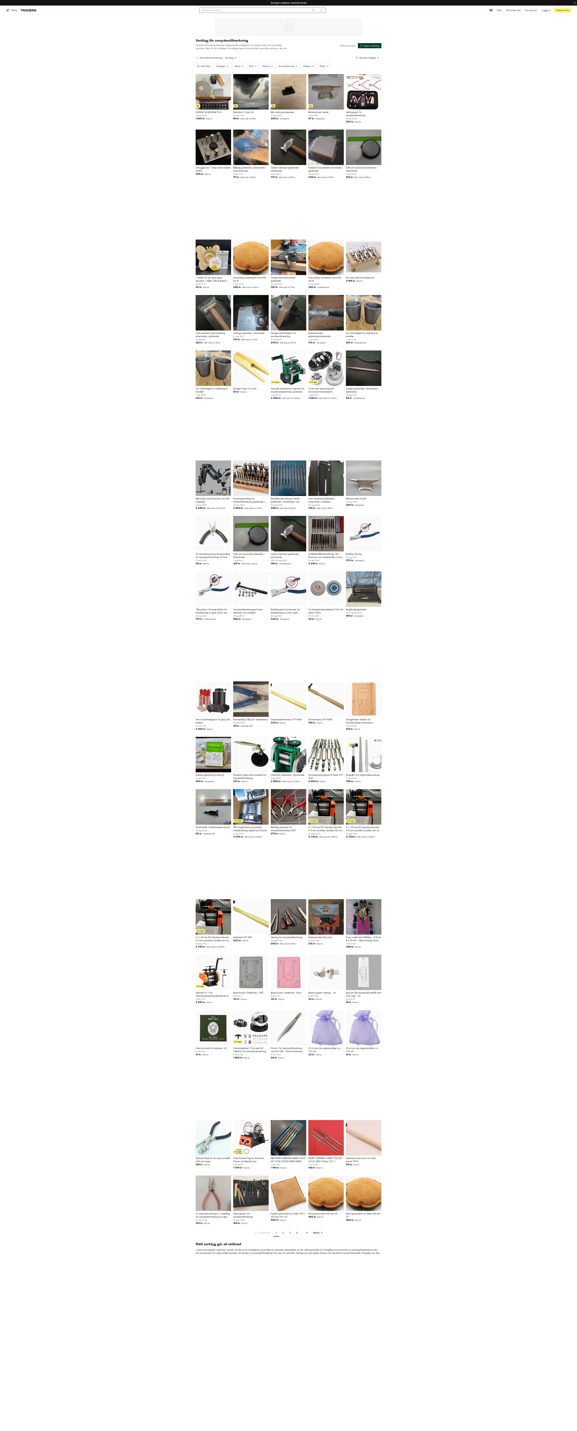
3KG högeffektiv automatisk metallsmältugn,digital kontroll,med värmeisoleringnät (250, 829)
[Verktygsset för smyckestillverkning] (363, 92)
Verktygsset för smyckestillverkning (355, 114)
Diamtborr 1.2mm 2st (243, 112)
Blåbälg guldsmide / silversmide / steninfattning (249, 169)
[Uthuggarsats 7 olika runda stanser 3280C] (213, 147)
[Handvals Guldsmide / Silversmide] (288, 754)
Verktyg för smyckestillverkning (286, 937)
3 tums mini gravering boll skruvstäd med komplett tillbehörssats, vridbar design (322, 390)
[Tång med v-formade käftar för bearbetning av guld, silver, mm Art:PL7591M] (213, 589)
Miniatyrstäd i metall (318, 112)
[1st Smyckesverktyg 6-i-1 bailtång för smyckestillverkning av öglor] (213, 1193)
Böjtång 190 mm (354, 554)
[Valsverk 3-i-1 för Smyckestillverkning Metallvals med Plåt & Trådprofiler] (213, 972)
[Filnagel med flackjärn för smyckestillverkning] (288, 312)
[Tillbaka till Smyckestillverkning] (197, 58)
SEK (499, 10)
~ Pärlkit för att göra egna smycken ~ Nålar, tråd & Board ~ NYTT (212, 279)
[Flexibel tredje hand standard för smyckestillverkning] (251, 754)
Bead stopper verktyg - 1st (322, 992)
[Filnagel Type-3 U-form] (251, 368)
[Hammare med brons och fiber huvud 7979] (363, 1138)
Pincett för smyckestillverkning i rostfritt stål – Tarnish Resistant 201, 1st (287, 1050)
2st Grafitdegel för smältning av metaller (362, 335)
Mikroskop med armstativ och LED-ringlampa (213, 500)
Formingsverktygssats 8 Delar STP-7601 (326, 776)
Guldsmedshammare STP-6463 (286, 719)
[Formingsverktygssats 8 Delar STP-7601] (326, 754)
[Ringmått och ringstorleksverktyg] (363, 754)
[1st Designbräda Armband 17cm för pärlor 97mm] (326, 589)
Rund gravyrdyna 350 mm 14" (323, 1213)
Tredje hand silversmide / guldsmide (283, 279)
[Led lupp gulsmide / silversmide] (251, 312)
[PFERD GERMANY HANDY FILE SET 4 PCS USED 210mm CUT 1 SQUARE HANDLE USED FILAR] (326, 1138)
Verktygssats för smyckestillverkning (243, 1215)
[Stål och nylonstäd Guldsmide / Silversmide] (363, 147)
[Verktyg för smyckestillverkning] (288, 917)
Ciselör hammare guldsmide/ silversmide (285, 169)
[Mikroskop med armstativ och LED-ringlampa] (213, 478)
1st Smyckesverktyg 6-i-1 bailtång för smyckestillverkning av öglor (213, 1215)
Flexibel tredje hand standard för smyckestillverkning (250, 776)
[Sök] (313, 10)
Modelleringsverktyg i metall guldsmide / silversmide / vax (285, 500)
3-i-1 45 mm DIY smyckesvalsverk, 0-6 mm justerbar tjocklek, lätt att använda (325, 829)
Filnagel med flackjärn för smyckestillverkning (283, 335)
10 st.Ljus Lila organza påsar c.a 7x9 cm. (362, 1050)
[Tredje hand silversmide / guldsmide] (288, 257)
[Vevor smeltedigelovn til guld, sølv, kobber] (213, 699)
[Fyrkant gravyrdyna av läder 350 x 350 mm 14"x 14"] (288, 1193)
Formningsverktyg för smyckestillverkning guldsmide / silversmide (249, 500)
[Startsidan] (28, 10)
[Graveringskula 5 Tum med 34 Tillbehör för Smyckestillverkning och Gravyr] (251, 1028)
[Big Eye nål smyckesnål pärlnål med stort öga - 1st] (363, 972)
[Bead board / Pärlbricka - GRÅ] (251, 972)
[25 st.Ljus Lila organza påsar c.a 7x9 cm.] (326, 1028)
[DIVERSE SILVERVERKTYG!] (213, 92)
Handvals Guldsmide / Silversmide (287, 775)
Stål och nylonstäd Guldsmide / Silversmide (361, 169)
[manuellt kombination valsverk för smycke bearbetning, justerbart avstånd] (288, 368)
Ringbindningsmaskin (356, 609)
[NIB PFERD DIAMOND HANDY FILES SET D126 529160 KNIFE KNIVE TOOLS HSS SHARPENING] (288, 1138)
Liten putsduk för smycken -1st (211, 1048)
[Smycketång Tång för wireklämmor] (251, 699)
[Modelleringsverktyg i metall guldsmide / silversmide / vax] (288, 478)
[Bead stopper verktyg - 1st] (326, 972)
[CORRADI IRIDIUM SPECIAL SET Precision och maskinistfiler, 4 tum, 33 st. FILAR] (326, 533)
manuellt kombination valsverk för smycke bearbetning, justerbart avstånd (287, 390)
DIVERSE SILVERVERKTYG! (209, 112)
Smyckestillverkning (211, 58)
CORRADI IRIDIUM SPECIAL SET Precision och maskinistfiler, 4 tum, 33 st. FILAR (325, 556)
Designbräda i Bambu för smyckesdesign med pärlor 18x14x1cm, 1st (359, 721)
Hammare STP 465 (242, 937)
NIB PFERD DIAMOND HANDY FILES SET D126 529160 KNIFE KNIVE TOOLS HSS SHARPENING (288, 1160)
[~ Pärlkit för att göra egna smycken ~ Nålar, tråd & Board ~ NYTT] (213, 257)
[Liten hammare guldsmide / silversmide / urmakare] (326, 478)
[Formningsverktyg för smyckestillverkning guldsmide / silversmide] (251, 478)
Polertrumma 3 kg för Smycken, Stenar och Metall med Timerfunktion (248, 1160)
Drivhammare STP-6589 (320, 719)
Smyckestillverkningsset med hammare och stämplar (247, 611)
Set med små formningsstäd (360, 277)
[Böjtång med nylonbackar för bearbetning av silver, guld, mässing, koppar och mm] (288, 589)
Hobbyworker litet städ (320, 937)
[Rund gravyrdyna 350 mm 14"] (326, 1193)
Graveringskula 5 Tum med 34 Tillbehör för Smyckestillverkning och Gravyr (249, 1050)
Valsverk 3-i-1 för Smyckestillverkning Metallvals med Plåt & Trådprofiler (213, 994)
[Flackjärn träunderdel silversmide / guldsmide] (326, 147)
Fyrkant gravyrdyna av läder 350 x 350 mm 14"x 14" (288, 1215)
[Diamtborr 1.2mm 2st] (251, 92)
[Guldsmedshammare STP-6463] (288, 699)
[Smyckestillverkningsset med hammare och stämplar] (251, 589)
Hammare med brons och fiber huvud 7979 (361, 1160)
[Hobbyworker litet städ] (326, 917)
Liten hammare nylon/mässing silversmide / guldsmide (210, 335)
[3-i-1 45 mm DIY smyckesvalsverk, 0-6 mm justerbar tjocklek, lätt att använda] (326, 807)
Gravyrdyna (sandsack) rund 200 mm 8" (249, 279)
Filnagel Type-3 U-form (244, 388)
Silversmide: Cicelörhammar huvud (213, 827)
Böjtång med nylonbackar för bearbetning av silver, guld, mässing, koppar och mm (285, 611)
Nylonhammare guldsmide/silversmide (319, 335)
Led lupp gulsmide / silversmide (248, 333)
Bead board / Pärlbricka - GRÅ (248, 992)
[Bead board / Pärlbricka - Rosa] (288, 972)
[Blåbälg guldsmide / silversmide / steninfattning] (251, 147)
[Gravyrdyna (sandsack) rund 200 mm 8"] (251, 257)
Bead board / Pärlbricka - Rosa (286, 992)
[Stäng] (574, 3)
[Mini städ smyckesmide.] (288, 92)
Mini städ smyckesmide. (282, 112)
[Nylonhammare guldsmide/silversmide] (326, 312)
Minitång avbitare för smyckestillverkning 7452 (283, 829)
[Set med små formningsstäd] (363, 257)
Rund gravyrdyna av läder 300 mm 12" (363, 1215)
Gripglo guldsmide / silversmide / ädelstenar (362, 390)
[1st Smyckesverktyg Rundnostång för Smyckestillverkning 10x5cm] (213, 533)
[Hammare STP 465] (251, 917)
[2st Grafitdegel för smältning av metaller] (363, 312)
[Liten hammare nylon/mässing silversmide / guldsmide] (213, 312)
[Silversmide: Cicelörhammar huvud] (213, 807)
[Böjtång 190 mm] (363, 533)
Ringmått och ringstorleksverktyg (362, 775)
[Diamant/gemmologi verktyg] (213, 754)
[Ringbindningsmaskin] (363, 589)
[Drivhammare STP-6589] (326, 699)
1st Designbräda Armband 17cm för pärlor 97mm (325, 611)
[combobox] (258, 10)
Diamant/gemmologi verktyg (210, 775)
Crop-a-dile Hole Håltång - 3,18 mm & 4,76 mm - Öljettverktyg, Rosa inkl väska (363, 939)
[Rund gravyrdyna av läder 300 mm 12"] (363, 1193)
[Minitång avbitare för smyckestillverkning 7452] (288, 807)
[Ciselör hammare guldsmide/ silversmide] (288, 147)
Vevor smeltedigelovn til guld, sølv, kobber (213, 721)
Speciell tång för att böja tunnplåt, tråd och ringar (213, 1160)
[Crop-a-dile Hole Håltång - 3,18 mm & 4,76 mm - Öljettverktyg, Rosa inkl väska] (363, 917)
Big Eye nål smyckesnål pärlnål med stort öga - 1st (363, 994)
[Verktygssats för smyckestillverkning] (251, 1193)
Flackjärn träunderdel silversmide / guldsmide (325, 169)
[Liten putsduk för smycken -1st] (213, 1028)
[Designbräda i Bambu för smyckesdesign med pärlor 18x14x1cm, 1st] (363, 699)
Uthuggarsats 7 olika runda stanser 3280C (213, 169)
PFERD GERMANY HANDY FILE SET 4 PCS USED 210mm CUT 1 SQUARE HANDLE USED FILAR (325, 1160)
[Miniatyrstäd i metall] (326, 92)
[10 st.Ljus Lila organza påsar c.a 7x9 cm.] (363, 1028)
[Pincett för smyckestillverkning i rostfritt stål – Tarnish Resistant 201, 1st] (288, 1028)
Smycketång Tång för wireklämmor (250, 719)
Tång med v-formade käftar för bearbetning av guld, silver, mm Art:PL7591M (211, 611)
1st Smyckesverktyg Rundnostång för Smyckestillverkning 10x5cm (213, 555)
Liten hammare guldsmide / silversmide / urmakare (321, 500)
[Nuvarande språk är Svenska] (491, 10)
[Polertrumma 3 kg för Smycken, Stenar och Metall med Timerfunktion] (251, 1138)
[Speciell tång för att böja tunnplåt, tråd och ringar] (213, 1138)
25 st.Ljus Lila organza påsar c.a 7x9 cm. (324, 1050)
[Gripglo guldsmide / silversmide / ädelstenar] (363, 368)
